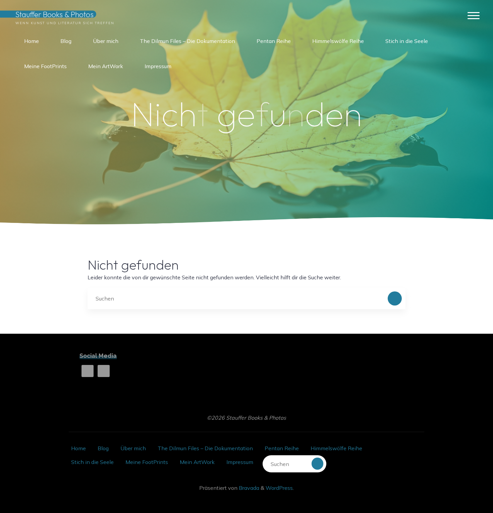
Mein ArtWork (197, 462)
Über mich (133, 448)
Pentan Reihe (282, 448)
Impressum (239, 462)
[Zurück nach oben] (467, 487)
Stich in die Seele (92, 462)
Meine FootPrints (146, 462)
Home (78, 448)
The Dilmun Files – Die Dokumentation (205, 448)
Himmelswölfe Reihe (336, 448)
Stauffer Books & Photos (54, 14)
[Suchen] (395, 298)
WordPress (279, 487)
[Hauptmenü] (474, 16)
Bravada (248, 487)
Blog (103, 448)
